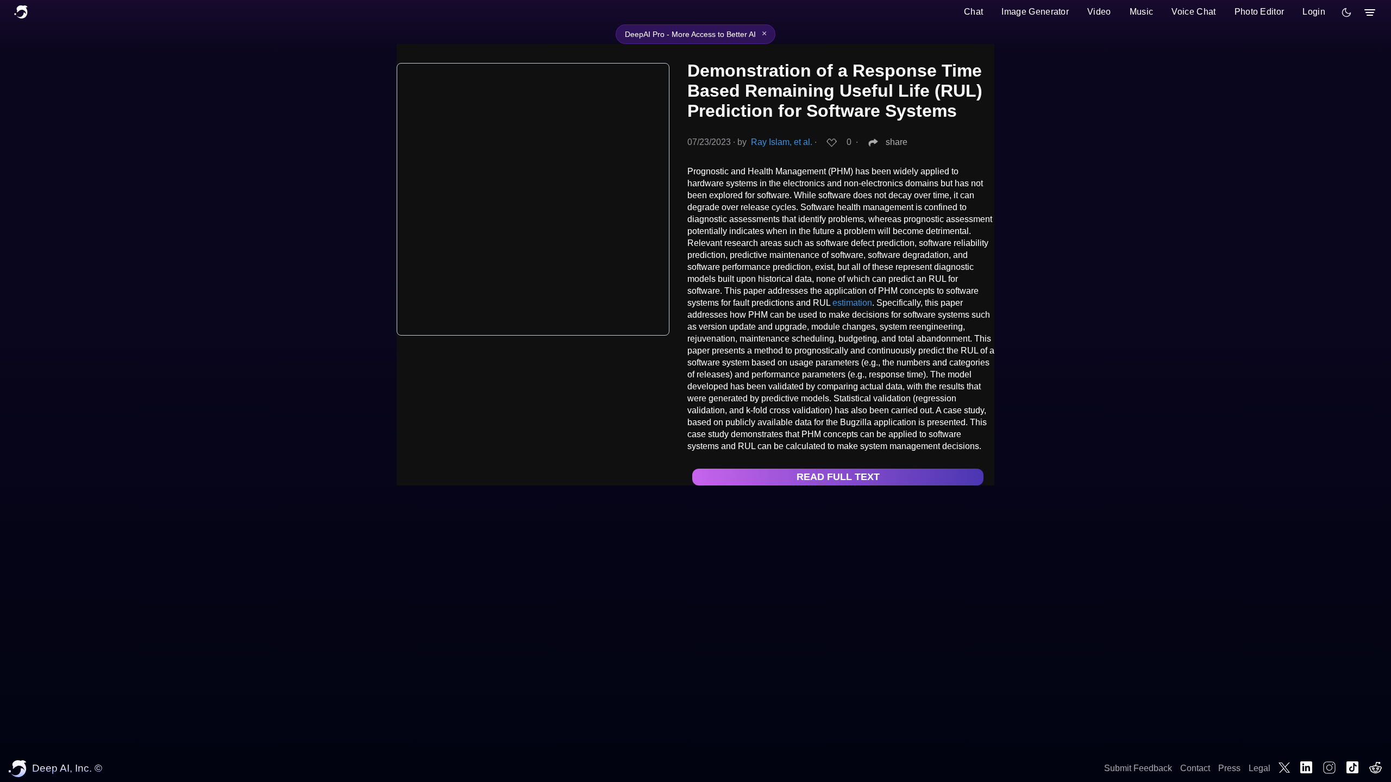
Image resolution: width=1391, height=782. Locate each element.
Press (1229, 768)
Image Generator (1035, 11)
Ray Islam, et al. (781, 142)
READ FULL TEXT (838, 476)
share (896, 142)
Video (1099, 11)
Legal (1259, 768)
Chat (973, 11)
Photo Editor (1260, 11)
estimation (852, 302)
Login (1313, 11)
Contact (1195, 768)
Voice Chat (1193, 11)
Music (1142, 11)
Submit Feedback (1138, 768)
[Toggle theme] (1346, 12)
